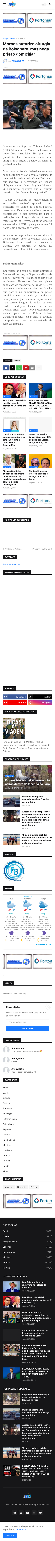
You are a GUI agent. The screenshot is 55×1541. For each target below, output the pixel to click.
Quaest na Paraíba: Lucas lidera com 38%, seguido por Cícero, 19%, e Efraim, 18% (40, 438)
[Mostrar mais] (39, 367)
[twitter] (21, 1512)
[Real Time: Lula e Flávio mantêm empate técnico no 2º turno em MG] (11, 1302)
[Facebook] (6, 367)
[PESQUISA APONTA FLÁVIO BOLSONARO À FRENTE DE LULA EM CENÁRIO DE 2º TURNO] (11, 1373)
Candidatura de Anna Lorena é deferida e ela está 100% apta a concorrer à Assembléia (14, 439)
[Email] (32, 367)
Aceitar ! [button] (10, 1535)
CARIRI (6, 1092)
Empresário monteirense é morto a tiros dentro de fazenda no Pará (35, 1397)
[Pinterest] (26, 367)
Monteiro (7, 1145)
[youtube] (27, 1512)
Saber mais (20, 1529)
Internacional (9, 1140)
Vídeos (6, 1171)
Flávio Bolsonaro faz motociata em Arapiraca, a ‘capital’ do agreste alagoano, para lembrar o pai (36, 1316)
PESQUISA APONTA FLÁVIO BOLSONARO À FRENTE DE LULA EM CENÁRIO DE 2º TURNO (40, 404)
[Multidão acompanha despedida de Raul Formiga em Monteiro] (11, 801)
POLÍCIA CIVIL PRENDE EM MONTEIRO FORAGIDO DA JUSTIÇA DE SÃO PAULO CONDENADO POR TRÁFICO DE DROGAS (36, 1471)
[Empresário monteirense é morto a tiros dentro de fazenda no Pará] (11, 1399)
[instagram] (34, 1512)
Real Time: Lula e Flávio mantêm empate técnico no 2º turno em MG (14, 404)
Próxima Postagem (41, 549)
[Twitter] (12, 367)
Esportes (7, 1129)
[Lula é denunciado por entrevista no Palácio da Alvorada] (11, 1286)
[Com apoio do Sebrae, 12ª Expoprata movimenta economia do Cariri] (11, 1335)
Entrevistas (8, 1124)
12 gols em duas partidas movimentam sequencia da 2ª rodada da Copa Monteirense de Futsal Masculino (37, 839)
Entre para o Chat (11, 564)
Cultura (6, 1103)
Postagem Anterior (13, 549)
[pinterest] (40, 1512)
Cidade (6, 1098)
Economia (7, 1108)
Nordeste (7, 1150)
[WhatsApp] (19, 367)
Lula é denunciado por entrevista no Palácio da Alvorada (34, 1285)
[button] (4, 4)
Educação (7, 1113)
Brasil (5, 1087)
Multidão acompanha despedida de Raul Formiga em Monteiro (35, 799)
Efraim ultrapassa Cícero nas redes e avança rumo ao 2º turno (38, 475)
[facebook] (14, 1512)
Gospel (6, 1134)
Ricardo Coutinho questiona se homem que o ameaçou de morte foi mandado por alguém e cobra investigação (14, 478)
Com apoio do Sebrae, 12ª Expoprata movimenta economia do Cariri (35, 1333)
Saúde (6, 1166)
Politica (21, 38)
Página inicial (9, 38)
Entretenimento (10, 1119)
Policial (6, 1155)
